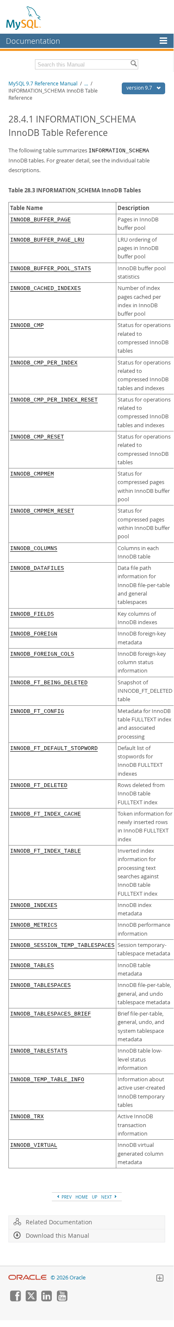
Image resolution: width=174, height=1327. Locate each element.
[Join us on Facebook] (15, 1299)
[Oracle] (27, 1277)
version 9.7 (139, 88)
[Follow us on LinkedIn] (46, 1299)
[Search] (133, 64)
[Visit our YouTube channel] (62, 1299)
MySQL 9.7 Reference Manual (43, 83)
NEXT (107, 1197)
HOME (81, 1197)
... (86, 83)
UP (94, 1197)
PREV (66, 1197)
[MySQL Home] (24, 17)
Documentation (33, 41)
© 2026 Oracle (68, 1277)
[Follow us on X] (30, 1299)
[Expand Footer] (159, 1279)
